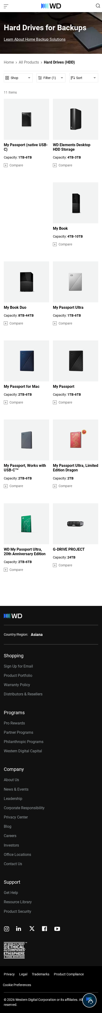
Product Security (17, 911)
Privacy (9, 974)
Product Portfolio (18, 675)
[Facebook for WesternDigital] (45, 929)
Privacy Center (16, 817)
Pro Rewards (14, 723)
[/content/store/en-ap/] (51, 6)
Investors (11, 845)
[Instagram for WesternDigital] (6, 929)
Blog (7, 826)
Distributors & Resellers (23, 694)
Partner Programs (18, 732)
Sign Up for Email (18, 666)
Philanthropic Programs (23, 741)
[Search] (98, 6)
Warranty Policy (17, 685)
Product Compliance (69, 974)
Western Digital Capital (23, 751)
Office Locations (17, 854)
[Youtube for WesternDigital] (57, 929)
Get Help (11, 892)
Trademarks (40, 974)
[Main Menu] (6, 6)
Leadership (13, 798)
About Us (11, 780)
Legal (23, 974)
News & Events (16, 789)
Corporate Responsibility (24, 808)
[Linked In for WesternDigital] (19, 929)
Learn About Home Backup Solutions (34, 39)
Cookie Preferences (17, 985)
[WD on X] (31, 929)
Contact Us (13, 864)
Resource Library (18, 902)
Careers (10, 835)
